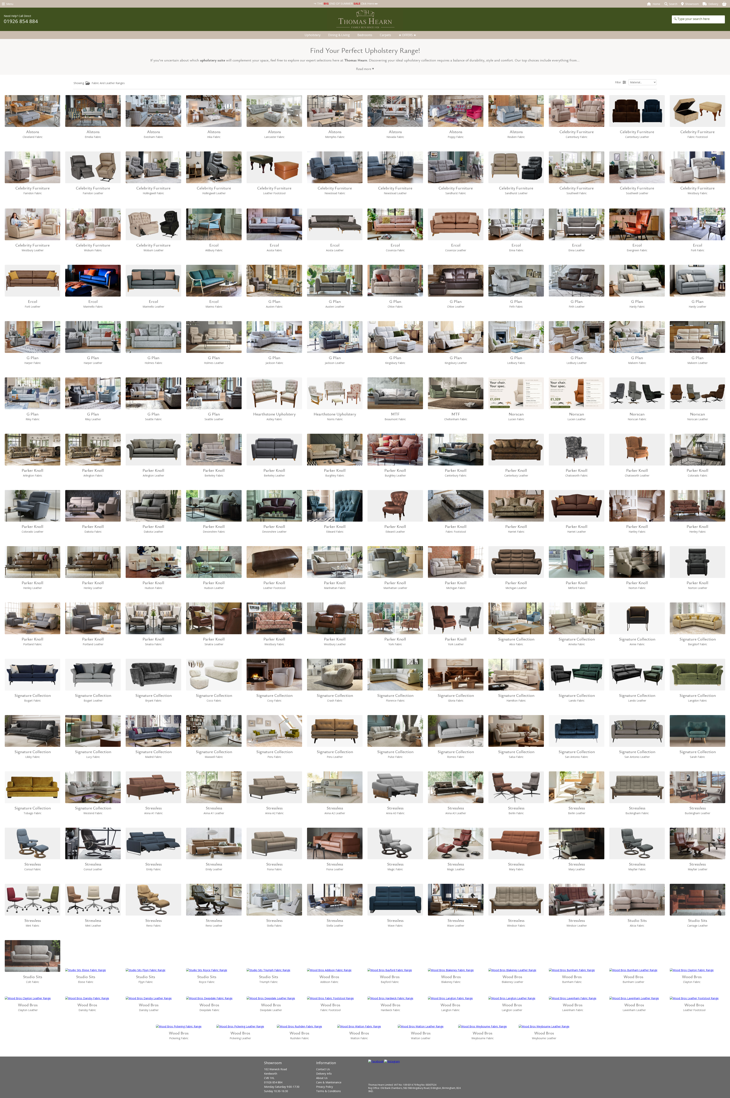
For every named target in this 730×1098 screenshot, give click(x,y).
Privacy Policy (324, 1086)
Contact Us (323, 1069)
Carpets (385, 35)
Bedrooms (364, 35)
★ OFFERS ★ (407, 35)
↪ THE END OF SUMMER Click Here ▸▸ (194, 3)
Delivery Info (324, 1073)
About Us (322, 1078)
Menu (9, 4)
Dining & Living (339, 35)
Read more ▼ (365, 68)
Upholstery (313, 35)
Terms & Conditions (328, 1091)
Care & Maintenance (328, 1082)
